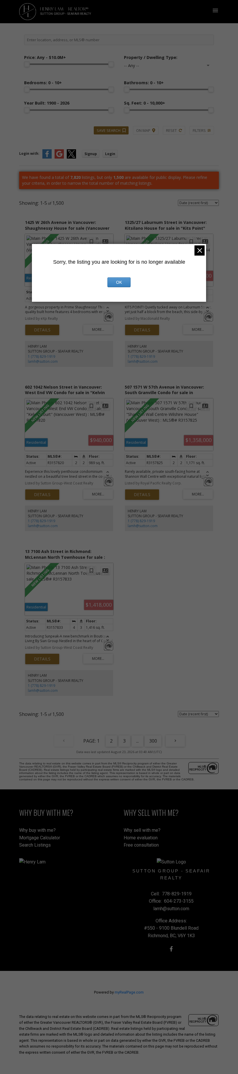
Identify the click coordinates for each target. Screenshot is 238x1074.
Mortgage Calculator (39, 837)
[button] (171, 948)
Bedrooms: (43, 82)
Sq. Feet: (144, 103)
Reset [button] (171, 130)
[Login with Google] (59, 157)
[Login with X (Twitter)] (71, 157)
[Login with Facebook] (47, 157)
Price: (45, 57)
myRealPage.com (129, 992)
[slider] (27, 64)
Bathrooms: (144, 82)
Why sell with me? (142, 830)
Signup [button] (90, 153)
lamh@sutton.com (43, 361)
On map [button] (143, 130)
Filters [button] (199, 130)
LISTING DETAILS (42, 330)
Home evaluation (141, 837)
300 (153, 741)
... (137, 741)
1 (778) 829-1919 (41, 356)
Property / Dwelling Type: (150, 57)
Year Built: (46, 103)
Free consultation (141, 845)
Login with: (29, 153)
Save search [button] (108, 130)
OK (119, 282)
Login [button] (110, 153)
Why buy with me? (37, 830)
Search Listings (35, 845)
